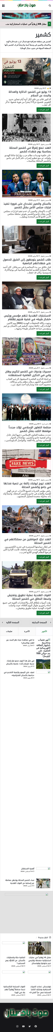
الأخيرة (27, 631)
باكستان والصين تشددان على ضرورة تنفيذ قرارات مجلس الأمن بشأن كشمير (27, 205)
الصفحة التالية (12, 622)
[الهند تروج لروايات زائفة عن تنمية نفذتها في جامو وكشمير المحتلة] (26, 463)
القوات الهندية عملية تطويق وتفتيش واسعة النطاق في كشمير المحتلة (29, 597)
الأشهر (44, 631)
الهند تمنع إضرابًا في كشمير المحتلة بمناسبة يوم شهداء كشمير (30, 149)
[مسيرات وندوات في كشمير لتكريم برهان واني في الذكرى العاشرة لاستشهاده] (26, 351)
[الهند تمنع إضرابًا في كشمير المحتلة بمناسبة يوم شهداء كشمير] (26, 127)
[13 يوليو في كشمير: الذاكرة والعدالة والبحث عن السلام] (26, 72)
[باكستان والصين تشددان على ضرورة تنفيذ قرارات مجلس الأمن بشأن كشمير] (26, 183)
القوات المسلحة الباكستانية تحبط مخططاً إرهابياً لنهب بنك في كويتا (14, 989)
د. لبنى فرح (45, 424)
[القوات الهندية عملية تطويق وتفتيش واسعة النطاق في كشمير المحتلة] (26, 575)
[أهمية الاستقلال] (43, 872)
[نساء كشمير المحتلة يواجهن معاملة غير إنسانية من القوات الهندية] (43, 883)
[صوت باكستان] (26, 5)
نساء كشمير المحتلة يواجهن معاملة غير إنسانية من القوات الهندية (19, 881)
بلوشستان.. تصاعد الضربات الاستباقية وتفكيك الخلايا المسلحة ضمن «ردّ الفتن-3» (40, 989)
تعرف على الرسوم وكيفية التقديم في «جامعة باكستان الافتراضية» (19, 674)
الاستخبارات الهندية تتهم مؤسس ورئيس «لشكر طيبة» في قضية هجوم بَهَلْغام (27, 317)
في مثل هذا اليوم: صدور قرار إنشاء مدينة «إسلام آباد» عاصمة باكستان (20, 662)
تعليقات (9, 631)
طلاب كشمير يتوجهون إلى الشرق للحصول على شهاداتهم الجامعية (27, 261)
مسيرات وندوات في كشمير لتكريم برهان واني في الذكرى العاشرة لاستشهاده (28, 373)
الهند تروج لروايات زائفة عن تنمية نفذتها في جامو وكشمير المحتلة (27, 485)
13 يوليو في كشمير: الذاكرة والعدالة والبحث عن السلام (30, 93)
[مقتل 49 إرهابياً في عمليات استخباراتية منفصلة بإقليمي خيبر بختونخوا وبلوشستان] (39, 948)
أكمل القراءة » (43, 110)
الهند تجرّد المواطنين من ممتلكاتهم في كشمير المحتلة (27, 541)
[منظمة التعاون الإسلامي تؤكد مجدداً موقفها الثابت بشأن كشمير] (26, 407)
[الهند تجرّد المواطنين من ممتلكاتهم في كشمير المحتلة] (26, 519)
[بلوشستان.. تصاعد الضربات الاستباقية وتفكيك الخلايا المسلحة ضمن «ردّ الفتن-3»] (39, 977)
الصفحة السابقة (39, 622)
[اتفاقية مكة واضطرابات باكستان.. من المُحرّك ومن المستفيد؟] (13, 948)
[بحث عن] (49, 6)
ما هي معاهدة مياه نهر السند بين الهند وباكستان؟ (20, 641)
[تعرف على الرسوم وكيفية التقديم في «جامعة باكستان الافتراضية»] (43, 768)
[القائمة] (3, 6)
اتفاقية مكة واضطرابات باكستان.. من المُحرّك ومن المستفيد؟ (15, 960)
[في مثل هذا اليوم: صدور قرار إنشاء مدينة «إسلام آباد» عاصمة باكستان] (43, 664)
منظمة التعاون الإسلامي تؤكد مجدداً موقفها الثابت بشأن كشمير (30, 429)
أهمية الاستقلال (27, 868)
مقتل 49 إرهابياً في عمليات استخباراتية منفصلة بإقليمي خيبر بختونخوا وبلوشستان (39, 960)
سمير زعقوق (45, 144)
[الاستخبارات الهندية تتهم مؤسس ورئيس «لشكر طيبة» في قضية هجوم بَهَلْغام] (26, 295)
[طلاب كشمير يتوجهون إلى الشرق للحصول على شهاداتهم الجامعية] (26, 239)
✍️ (48, 88)
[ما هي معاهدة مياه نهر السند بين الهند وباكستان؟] (43, 647)
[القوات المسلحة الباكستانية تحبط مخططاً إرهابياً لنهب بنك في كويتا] (13, 977)
